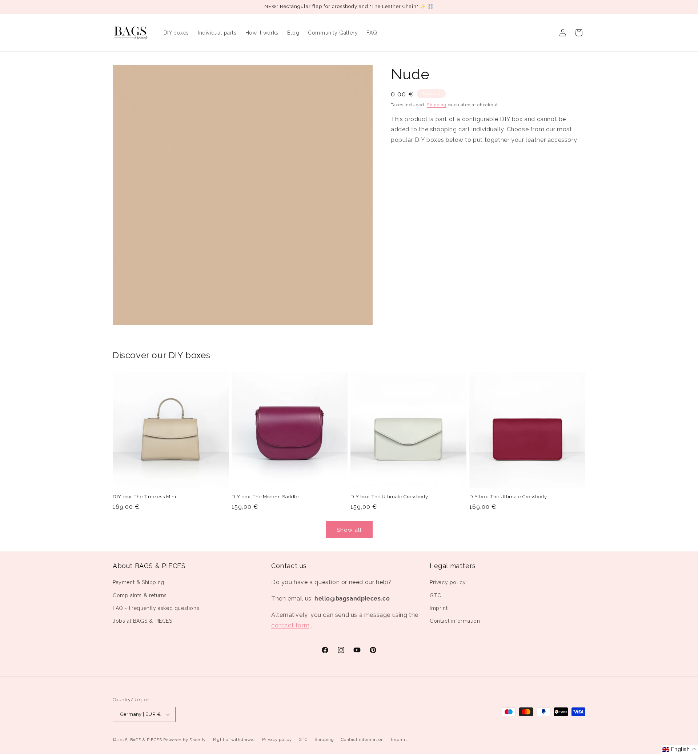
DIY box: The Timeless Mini (144, 496)
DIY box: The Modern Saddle (265, 496)
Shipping (436, 104)
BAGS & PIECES (146, 740)
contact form (290, 625)
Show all (349, 530)
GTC (435, 595)
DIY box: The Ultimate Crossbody (389, 496)
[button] (679, 749)
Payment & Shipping (138, 583)
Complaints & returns (140, 595)
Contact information (455, 621)
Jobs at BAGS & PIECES (142, 621)
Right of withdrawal (234, 739)
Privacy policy (448, 583)
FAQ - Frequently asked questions (156, 608)
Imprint (439, 608)
